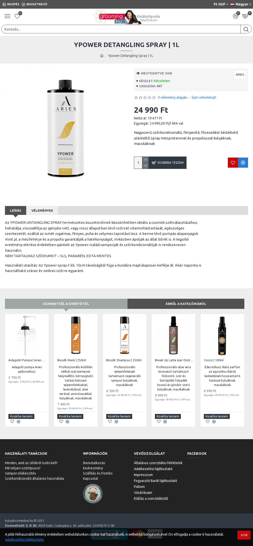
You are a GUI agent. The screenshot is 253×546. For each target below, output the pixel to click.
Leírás (15, 210)
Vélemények (42, 210)
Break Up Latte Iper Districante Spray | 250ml (174, 360)
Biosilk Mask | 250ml (71, 360)
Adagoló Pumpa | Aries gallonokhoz (27, 360)
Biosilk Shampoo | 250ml (123, 360)
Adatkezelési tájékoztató (24, 540)
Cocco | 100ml (214, 360)
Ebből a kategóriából (186, 303)
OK (245, 535)
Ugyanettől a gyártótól (66, 303)
